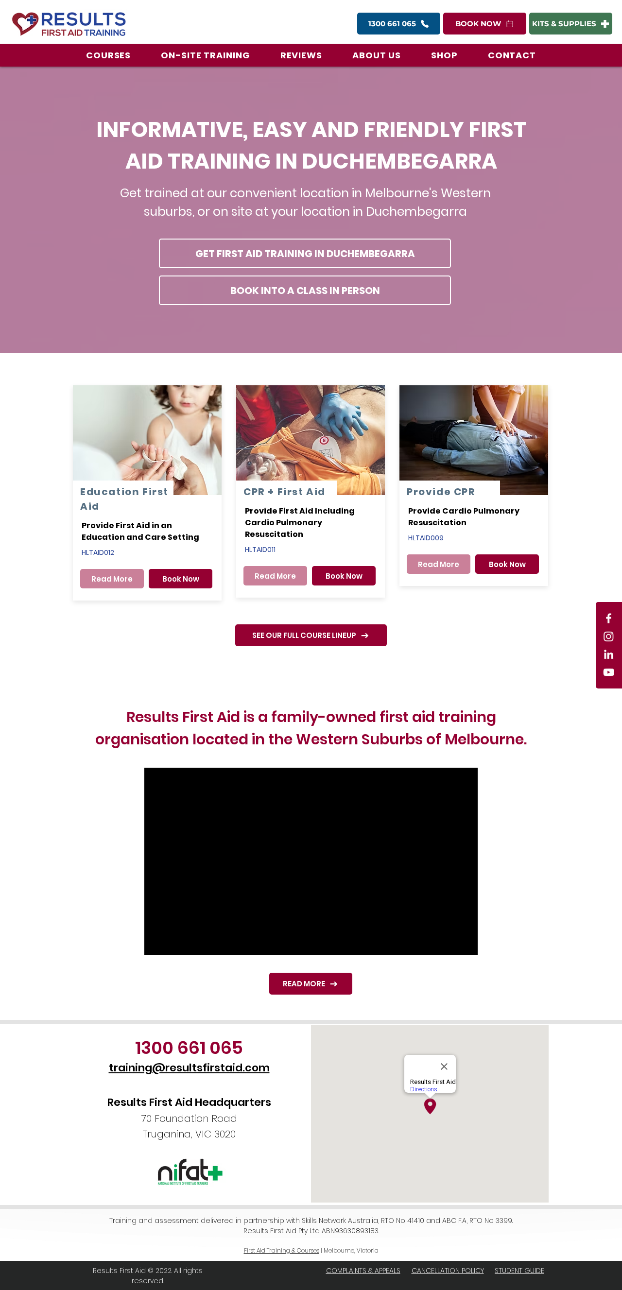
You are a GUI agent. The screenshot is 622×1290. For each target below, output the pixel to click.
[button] (108, 55)
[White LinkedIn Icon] (608, 654)
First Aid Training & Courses (281, 1250)
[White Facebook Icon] (608, 618)
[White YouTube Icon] (608, 672)
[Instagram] (608, 636)
